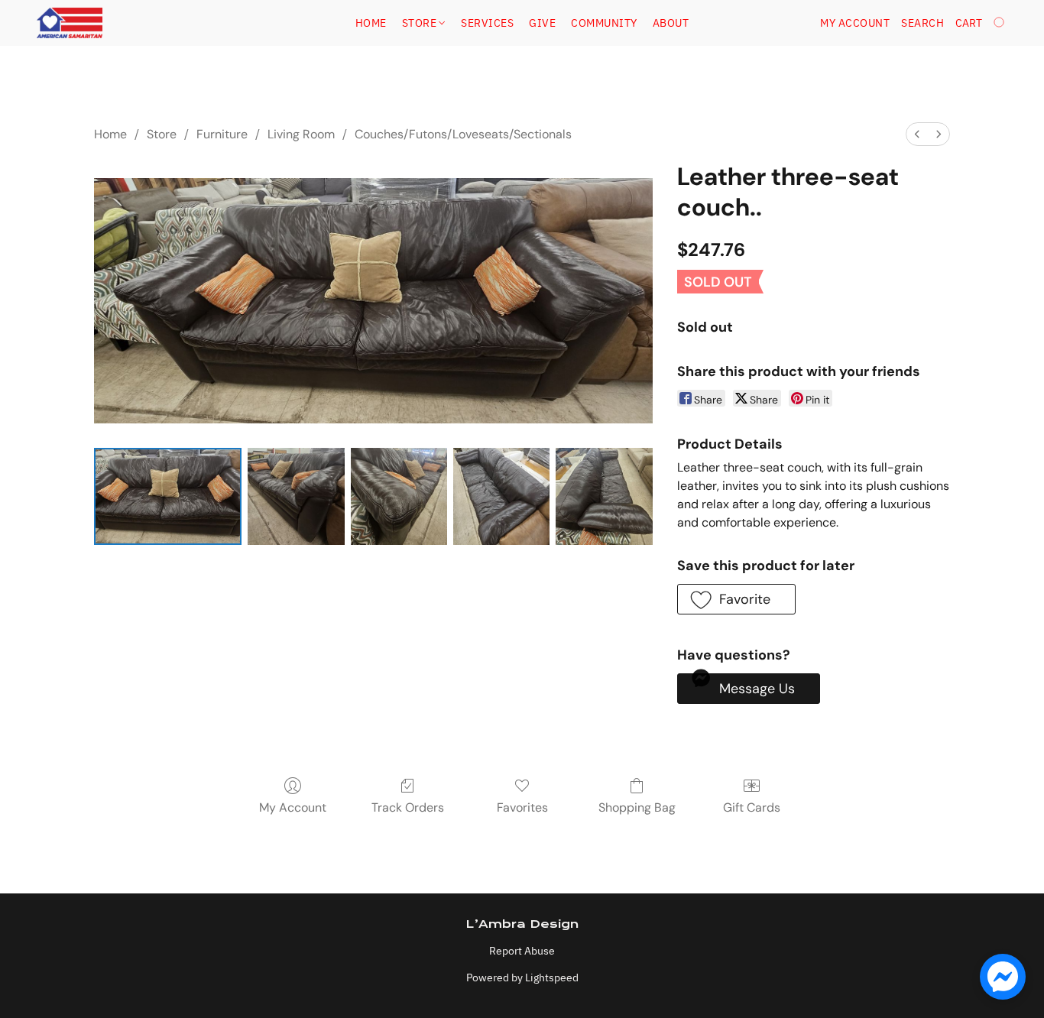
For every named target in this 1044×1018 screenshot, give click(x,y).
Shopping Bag (637, 807)
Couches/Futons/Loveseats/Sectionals (463, 134)
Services (487, 23)
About (671, 23)
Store (420, 23)
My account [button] (855, 23)
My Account (292, 807)
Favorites (522, 807)
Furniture (222, 134)
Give (542, 23)
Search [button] (922, 23)
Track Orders (407, 807)
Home (371, 23)
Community (604, 23)
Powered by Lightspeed (522, 977)
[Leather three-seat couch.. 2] (399, 496)
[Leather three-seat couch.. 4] (604, 496)
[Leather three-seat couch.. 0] (168, 496)
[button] (69, 23)
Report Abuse (522, 951)
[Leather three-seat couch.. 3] (501, 496)
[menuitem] (917, 134)
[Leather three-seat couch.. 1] (296, 496)
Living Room (301, 134)
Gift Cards (751, 807)
